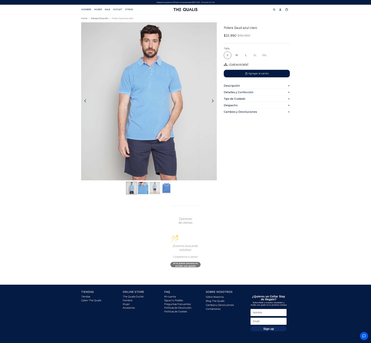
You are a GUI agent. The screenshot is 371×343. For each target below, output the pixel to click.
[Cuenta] (280, 9)
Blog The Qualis (215, 301)
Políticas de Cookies (175, 311)
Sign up (268, 328)
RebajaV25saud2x (99, 18)
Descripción (232, 85)
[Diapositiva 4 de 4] (166, 188)
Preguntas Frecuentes (177, 304)
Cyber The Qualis (91, 300)
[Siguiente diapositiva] (213, 101)
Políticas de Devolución (177, 307)
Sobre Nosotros (215, 297)
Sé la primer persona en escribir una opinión (185, 264)
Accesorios (129, 307)
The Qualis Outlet (133, 296)
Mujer (126, 304)
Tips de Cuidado (234, 98)
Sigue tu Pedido (173, 300)
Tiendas (85, 296)
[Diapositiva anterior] (84, 101)
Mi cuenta (170, 296)
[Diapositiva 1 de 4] (131, 188)
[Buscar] (274, 9)
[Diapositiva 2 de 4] (143, 188)
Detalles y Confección (238, 92)
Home (84, 18)
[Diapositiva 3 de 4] (155, 188)
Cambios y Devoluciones (240, 111)
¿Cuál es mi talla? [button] (238, 64)
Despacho (231, 105)
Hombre (127, 300)
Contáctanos (213, 309)
